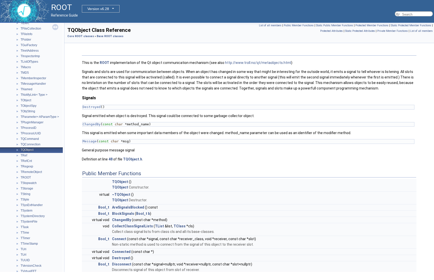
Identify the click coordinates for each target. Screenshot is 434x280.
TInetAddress (30, 50)
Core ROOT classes (80, 36)
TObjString (28, 111)
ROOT (104, 63)
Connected (121, 252)
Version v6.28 (98, 9)
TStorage (27, 188)
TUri (23, 249)
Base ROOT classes (110, 36)
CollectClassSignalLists (132, 226)
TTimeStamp (29, 243)
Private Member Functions (392, 31)
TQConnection (30, 144)
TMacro (26, 67)
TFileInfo (26, 34)
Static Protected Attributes (360, 31)
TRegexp (27, 166)
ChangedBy (92, 124)
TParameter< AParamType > (40, 117)
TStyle (25, 199)
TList (159, 226)
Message (90, 141)
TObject (26, 100)
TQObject (27, 150)
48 (110, 159)
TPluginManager (32, 122)
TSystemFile (29, 221)
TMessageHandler (33, 83)
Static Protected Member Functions (411, 25)
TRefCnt (26, 161)
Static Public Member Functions (334, 25)
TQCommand (30, 139)
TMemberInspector (33, 78)
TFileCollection (31, 28)
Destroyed (92, 107)
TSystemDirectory (33, 216)
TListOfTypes (29, 61)
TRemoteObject (31, 172)
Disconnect (121, 264)
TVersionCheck (31, 265)
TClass (180, 226)
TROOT (26, 177)
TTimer (25, 238)
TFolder (26, 39)
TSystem (26, 210)
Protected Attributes (331, 31)
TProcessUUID (31, 133)
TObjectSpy (28, 106)
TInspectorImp (30, 56)
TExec (25, 23)
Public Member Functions (299, 25)
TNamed (26, 89)
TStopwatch (29, 183)
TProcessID (28, 128)
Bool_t (103, 207)
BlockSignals (123, 214)
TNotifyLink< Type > (34, 95)
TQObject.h (132, 159)
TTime (25, 232)
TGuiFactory (29, 45)
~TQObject (121, 195)
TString (25, 194)
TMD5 (25, 72)
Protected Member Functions (372, 25)
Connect (119, 239)
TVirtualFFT (28, 271)
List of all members (270, 25)
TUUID (25, 260)
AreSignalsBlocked (128, 207)
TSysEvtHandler (32, 205)
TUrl (23, 254)
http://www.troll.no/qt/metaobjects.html (258, 63)
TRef (24, 155)
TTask (25, 227)
